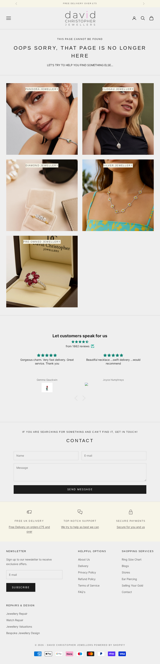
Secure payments (130, 521)
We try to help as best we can (80, 527)
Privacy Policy (87, 572)
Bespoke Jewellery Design (23, 633)
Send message (80, 489)
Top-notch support (80, 521)
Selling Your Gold (132, 585)
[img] (80, 341)
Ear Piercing (129, 579)
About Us (84, 559)
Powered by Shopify (109, 645)
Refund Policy (87, 579)
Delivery (83, 566)
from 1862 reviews (77, 346)
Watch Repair (14, 620)
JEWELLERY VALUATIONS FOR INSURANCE (80, 3)
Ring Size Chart (131, 559)
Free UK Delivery (29, 521)
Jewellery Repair (16, 613)
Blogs (125, 566)
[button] (77, 398)
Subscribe (21, 587)
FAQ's (81, 592)
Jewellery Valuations (19, 626)
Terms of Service (89, 585)
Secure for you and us (131, 527)
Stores (126, 572)
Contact (127, 592)
